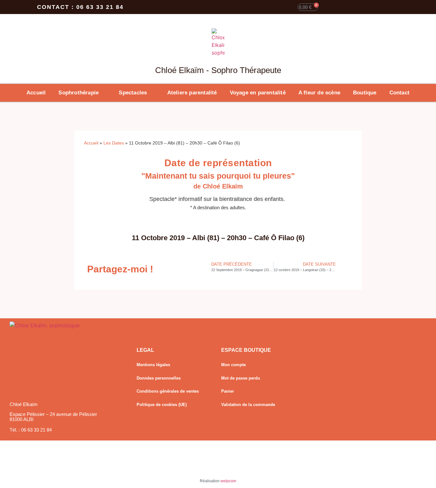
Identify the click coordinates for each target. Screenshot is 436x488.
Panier (227, 391)
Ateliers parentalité (192, 93)
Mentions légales (153, 364)
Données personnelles (159, 378)
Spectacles (133, 93)
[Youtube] (323, 386)
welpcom (228, 481)
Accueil (36, 93)
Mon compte (233, 364)
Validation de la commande (248, 404)
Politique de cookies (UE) (162, 404)
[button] (168, 269)
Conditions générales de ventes (168, 391)
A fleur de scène (319, 93)
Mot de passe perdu (240, 378)
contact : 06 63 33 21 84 (80, 7)
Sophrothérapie (78, 93)
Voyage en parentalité (258, 93)
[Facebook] (323, 373)
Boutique (365, 93)
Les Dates (113, 143)
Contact (399, 93)
